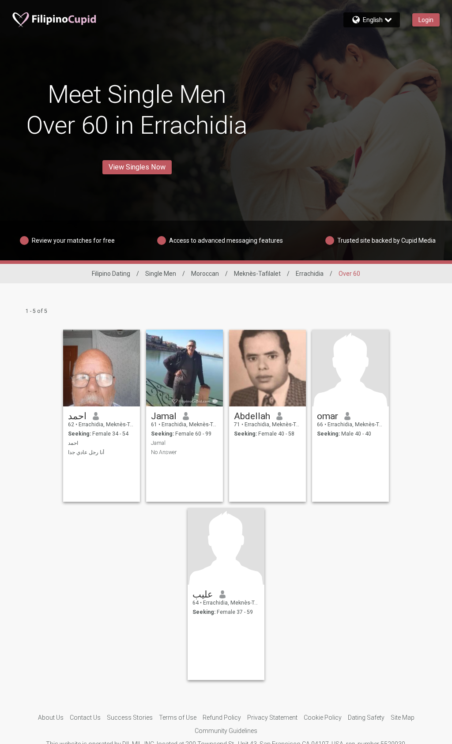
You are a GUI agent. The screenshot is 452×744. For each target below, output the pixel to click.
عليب (202, 594)
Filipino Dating (111, 273)
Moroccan (205, 273)
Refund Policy (222, 717)
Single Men (160, 273)
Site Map (402, 717)
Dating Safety (366, 717)
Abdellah (252, 416)
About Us (51, 717)
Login (425, 19)
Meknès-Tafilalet (257, 273)
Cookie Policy (323, 717)
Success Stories (130, 717)
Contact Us (85, 717)
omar (327, 416)
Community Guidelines (226, 730)
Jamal (164, 416)
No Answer (164, 452)
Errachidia (310, 273)
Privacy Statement (272, 717)
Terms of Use (177, 717)
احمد (77, 416)
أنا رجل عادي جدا (86, 452)
